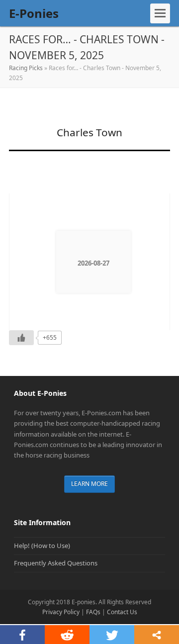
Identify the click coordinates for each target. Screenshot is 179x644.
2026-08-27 (93, 263)
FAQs (93, 612)
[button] (160, 13)
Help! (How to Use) (42, 545)
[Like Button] (21, 337)
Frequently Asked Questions (55, 562)
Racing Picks (26, 68)
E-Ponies (34, 13)
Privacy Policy (61, 612)
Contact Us (122, 612)
